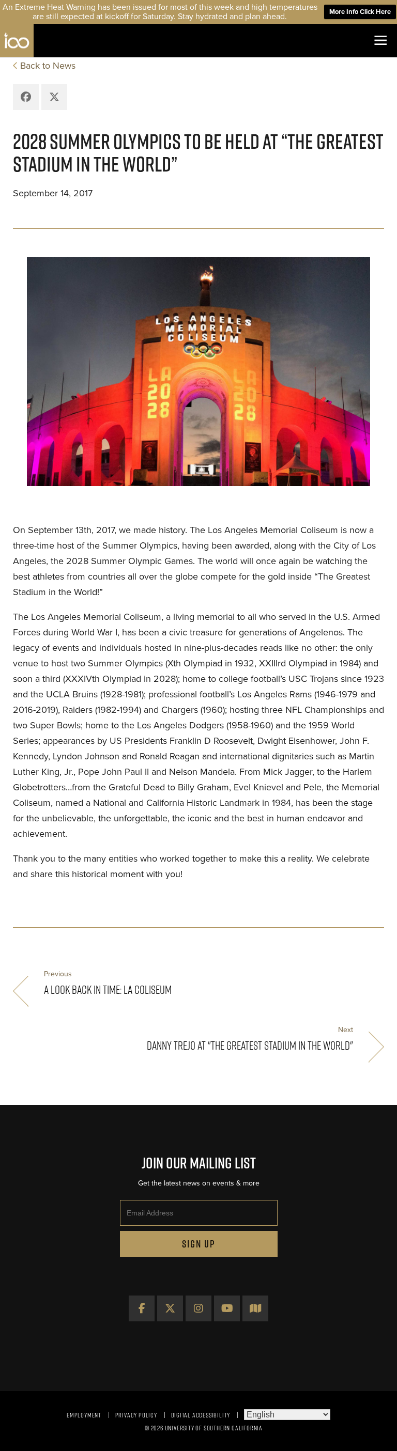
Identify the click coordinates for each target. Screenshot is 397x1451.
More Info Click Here (360, 12)
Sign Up (199, 1244)
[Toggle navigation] (380, 40)
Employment (84, 1414)
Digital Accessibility (201, 1414)
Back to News (47, 65)
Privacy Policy (136, 1414)
